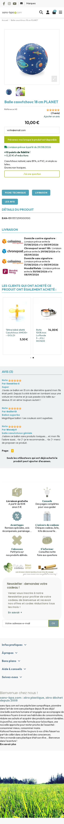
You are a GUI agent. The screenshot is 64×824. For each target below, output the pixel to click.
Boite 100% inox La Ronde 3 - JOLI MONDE (41, 335)
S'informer (47, 549)
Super (5, 387)
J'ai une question (32, 173)
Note (5, 380)
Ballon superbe (11, 414)
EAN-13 (6, 218)
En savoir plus (8, 744)
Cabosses (17, 549)
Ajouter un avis (52, 116)
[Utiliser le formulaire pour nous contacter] (21, 3)
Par (11, 383)
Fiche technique (15, 192)
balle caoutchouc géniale (17, 433)
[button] (30, 357)
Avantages (17, 524)
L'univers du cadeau (47, 524)
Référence (9, 109)
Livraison (41, 192)
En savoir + (15, 612)
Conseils (47, 501)
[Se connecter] (48, 12)
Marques (31, 3)
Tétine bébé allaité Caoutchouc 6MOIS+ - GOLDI (16, 332)
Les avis (10, 201)
